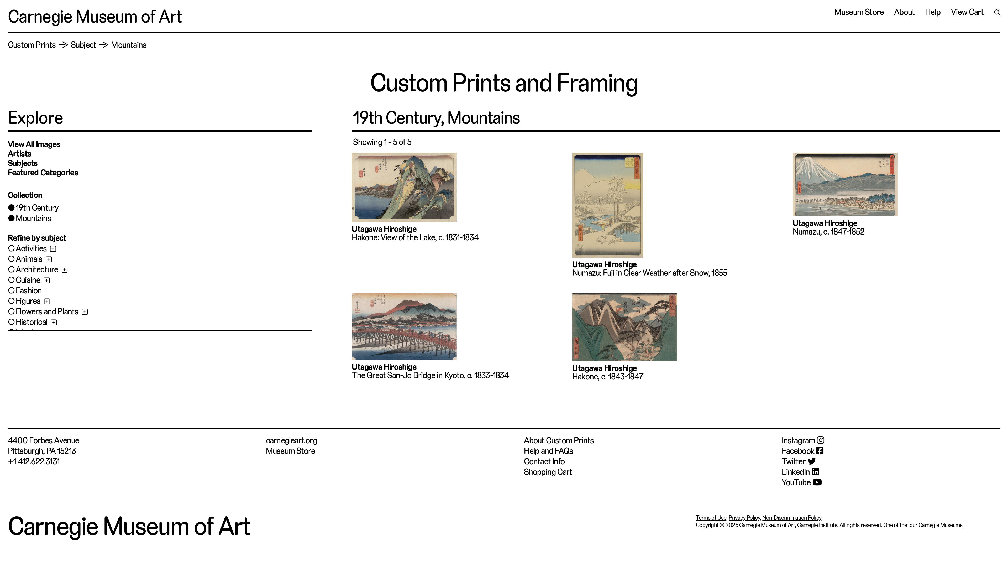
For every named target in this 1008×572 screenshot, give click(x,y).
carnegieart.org (291, 440)
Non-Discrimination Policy (791, 517)
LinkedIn (796, 472)
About (904, 12)
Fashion (29, 290)
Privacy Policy (744, 517)
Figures (28, 301)
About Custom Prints (559, 440)
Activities (31, 248)
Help (933, 12)
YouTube (796, 482)
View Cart (967, 12)
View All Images (34, 144)
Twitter (793, 461)
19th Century (37, 207)
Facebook (798, 451)
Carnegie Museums (940, 525)
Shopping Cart (548, 472)
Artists (19, 153)
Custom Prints (32, 45)
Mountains (33, 218)
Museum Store (859, 12)
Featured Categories (43, 172)
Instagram (798, 440)
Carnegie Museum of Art (95, 17)
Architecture (37, 269)
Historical (32, 322)
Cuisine (28, 280)
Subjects (23, 163)
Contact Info (544, 461)
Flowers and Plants (47, 311)
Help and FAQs (548, 451)
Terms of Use (711, 517)
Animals (29, 259)
